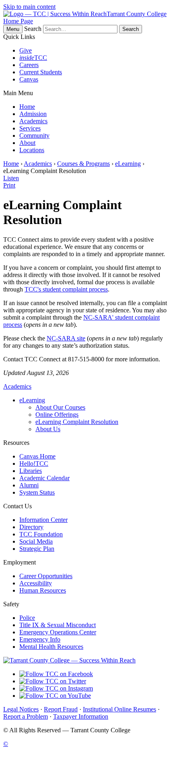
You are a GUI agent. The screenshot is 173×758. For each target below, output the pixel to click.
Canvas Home (37, 456)
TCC (33, 57)
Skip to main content (29, 6)
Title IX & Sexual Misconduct (57, 624)
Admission (33, 113)
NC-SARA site (66, 338)
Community (34, 135)
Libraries (30, 470)
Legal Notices (21, 709)
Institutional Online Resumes (119, 709)
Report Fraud (61, 709)
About (27, 142)
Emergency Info (39, 639)
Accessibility (35, 583)
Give (25, 50)
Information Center (43, 519)
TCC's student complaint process (66, 289)
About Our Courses (60, 407)
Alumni (29, 485)
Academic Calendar (44, 478)
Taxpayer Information (80, 716)
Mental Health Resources (51, 646)
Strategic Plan (36, 548)
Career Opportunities (45, 576)
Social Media (36, 541)
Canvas (28, 79)
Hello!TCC (33, 463)
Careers (29, 64)
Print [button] (9, 185)
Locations (31, 150)
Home (27, 106)
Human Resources (42, 590)
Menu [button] (12, 29)
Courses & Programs (83, 163)
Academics (33, 121)
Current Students (40, 72)
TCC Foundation (41, 534)
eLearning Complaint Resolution (76, 421)
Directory (31, 527)
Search (32, 28)
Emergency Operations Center (57, 632)
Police (27, 617)
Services (30, 128)
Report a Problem (25, 716)
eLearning (128, 163)
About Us (47, 429)
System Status (37, 492)
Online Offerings (56, 414)
